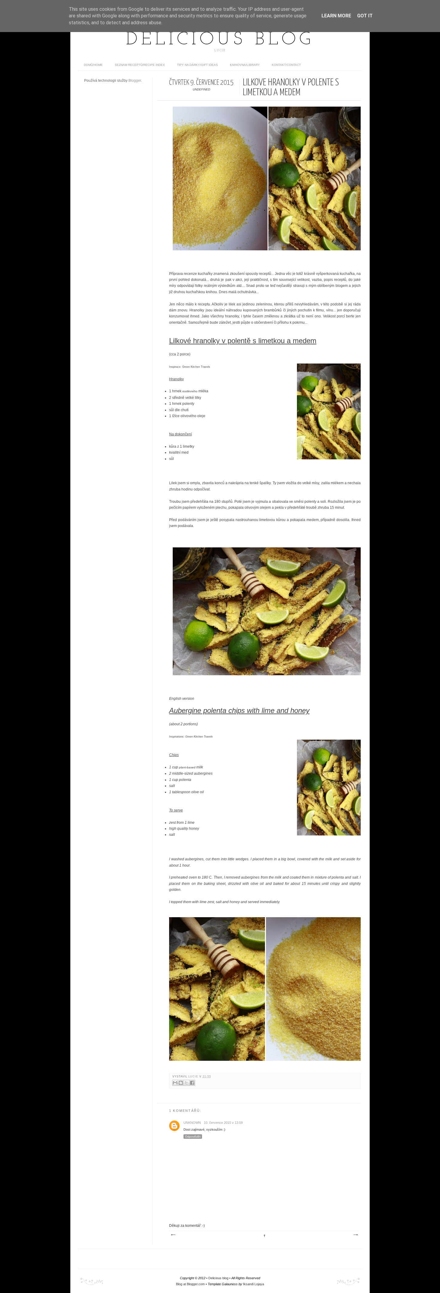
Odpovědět (193, 1136)
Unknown (192, 1122)
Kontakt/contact (286, 64)
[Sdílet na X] (186, 1083)
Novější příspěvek (173, 1235)
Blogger (134, 80)
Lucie (193, 1076)
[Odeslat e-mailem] (175, 1083)
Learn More (336, 16)
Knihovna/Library (245, 64)
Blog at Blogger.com (190, 1284)
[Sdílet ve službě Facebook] (192, 1083)
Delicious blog (220, 40)
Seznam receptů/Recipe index (140, 64)
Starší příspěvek (355, 1235)
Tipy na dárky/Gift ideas (197, 64)
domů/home (93, 64)
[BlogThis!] (181, 1083)
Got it (365, 16)
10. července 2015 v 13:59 (223, 1122)
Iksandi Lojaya (253, 1284)
